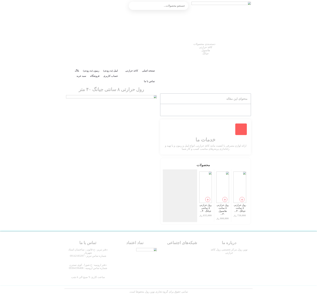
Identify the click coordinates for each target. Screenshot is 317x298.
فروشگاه (94, 76)
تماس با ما (149, 81)
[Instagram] (200, 258)
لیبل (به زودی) (110, 70)
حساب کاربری (110, 76)
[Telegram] (180, 258)
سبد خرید (81, 76)
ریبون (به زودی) (91, 70)
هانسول (205, 37)
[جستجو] (184, 6)
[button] (165, 98)
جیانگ (205, 40)
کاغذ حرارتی (205, 34)
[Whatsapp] (190, 258)
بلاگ (77, 70)
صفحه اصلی (148, 70)
